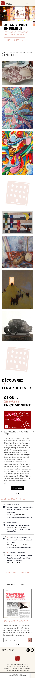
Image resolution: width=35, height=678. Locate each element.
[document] (17, 339)
